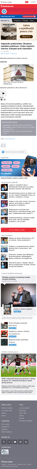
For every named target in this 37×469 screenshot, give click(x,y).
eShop (4, 415)
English (29, 464)
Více (32, 21)
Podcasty (5, 429)
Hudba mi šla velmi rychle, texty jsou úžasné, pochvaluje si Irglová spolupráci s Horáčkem (22, 203)
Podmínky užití (21, 464)
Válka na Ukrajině (7, 408)
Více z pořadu (7, 235)
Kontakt (21, 418)
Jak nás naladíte (24, 408)
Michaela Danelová (17, 82)
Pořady (25, 21)
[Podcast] (1, 99)
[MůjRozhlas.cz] (3, 62)
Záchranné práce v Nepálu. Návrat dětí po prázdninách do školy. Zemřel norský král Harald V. (22, 264)
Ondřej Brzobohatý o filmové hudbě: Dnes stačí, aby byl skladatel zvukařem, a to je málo (22, 219)
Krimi (15, 162)
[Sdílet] (4, 99)
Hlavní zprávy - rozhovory (9, 53)
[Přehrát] (3, 93)
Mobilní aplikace (7, 432)
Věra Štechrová (10, 139)
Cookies (3, 464)
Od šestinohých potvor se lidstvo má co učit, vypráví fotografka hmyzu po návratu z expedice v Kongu (22, 195)
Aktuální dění (6, 21)
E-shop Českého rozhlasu (12, 273)
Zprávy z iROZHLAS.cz (10, 352)
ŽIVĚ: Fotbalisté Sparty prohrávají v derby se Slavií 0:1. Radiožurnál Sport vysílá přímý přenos (18, 381)
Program (17, 21)
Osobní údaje (11, 464)
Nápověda (22, 410)
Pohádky (5, 166)
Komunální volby (7, 410)
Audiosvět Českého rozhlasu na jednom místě (14, 178)
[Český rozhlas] (6, 2)
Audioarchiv (5, 427)
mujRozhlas (5, 157)
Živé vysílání (6, 170)
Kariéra (21, 415)
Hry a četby (6, 162)
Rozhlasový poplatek (25, 421)
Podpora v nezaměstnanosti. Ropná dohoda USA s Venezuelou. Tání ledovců (21, 248)
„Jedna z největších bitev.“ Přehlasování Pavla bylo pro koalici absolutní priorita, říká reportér (21, 187)
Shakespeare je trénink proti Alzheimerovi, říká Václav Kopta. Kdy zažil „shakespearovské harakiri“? (22, 211)
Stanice (4, 413)
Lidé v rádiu (23, 413)
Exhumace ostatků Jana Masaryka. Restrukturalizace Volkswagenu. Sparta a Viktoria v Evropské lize (21, 256)
